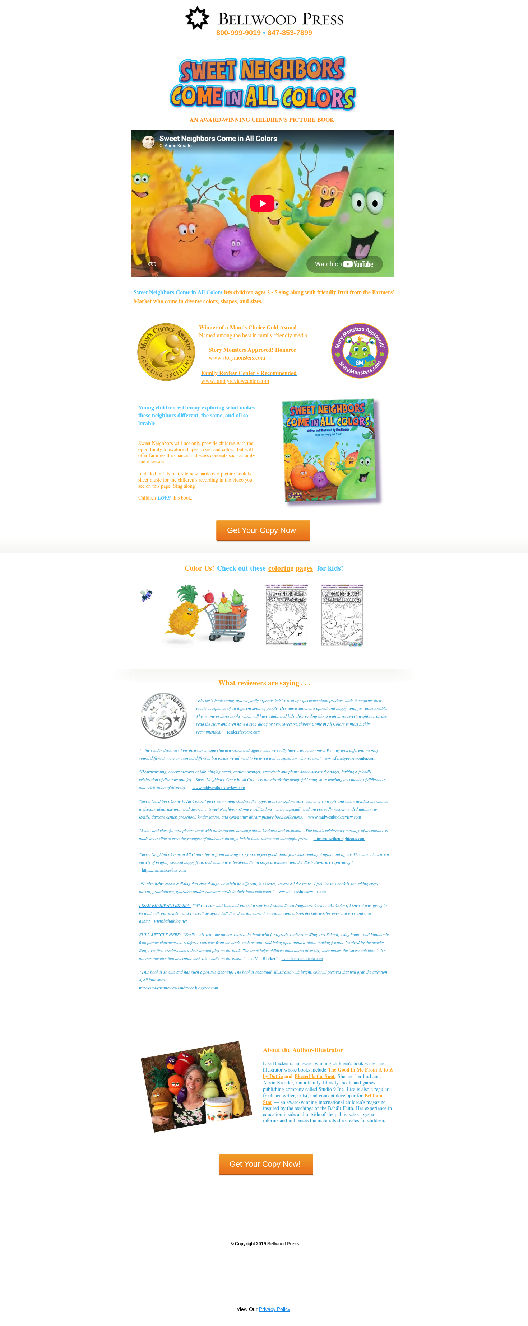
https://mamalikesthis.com (164, 870)
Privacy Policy (274, 1309)
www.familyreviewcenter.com (235, 380)
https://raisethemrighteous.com (339, 838)
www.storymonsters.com (237, 357)
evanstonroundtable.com (302, 958)
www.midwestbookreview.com (218, 787)
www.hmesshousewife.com (302, 891)
